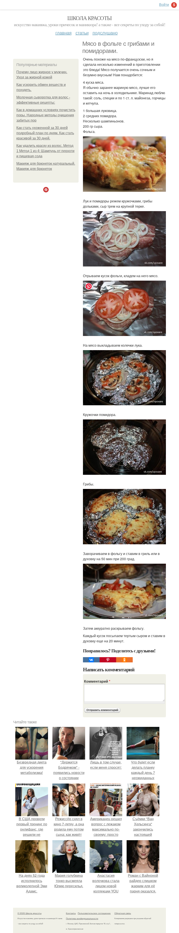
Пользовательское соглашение (94, 913)
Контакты (71, 913)
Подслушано (105, 32)
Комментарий (97, 681)
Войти (164, 4)
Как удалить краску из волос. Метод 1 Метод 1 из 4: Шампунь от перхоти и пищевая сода (45, 151)
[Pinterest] (108, 659)
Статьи (82, 32)
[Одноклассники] (124, 659)
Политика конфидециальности (82, 918)
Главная (63, 32)
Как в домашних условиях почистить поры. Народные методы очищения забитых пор (45, 115)
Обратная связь (122, 913)
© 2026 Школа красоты (29, 913)
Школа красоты (89, 18)
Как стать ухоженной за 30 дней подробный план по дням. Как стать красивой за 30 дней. (45, 133)
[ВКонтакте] (91, 659)
